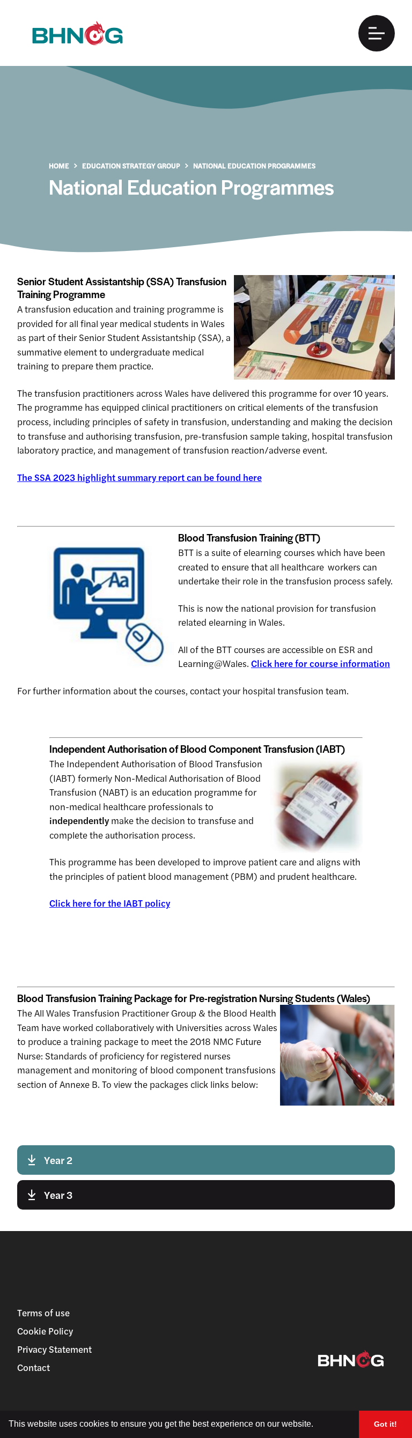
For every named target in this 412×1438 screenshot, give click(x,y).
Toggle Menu (376, 33)
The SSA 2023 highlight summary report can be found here (139, 477)
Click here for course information (320, 663)
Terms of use (43, 1312)
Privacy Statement (54, 1349)
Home (59, 165)
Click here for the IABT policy (109, 902)
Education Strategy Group (131, 165)
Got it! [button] (385, 1424)
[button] (317, 1425)
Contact (33, 1367)
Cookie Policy (45, 1330)
